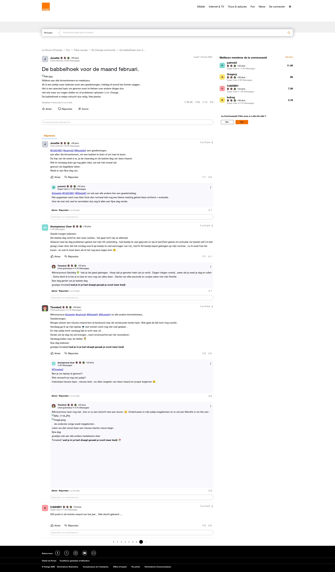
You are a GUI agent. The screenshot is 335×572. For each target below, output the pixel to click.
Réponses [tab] (49, 135)
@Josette (57, 193)
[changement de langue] (290, 7)
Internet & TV (216, 6)
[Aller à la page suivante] (145, 541)
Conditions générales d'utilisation (75, 561)
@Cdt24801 (56, 150)
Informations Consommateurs (158, 567)
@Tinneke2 (57, 369)
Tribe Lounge (81, 50)
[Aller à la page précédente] (114, 541)
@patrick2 (68, 150)
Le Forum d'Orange (52, 50)
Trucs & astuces (237, 6)
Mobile (201, 6)
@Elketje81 (81, 193)
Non (227, 122)
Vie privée (135, 567)
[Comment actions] (212, 142)
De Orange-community (103, 50)
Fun (253, 6)
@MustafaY (80, 150)
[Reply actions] (211, 187)
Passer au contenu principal (14, 2)
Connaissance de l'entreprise (95, 567)
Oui (241, 122)
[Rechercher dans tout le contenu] (288, 32)
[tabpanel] (127, 341)
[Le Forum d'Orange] (46, 6)
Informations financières (67, 567)
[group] (188, 102)
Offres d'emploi (120, 567)
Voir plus (289, 57)
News (262, 6)
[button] (54, 210)
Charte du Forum (49, 561)
